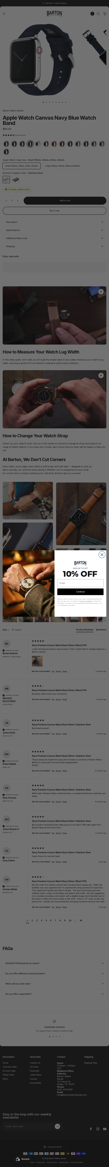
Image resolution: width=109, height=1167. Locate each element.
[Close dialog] (102, 554)
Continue (80, 592)
